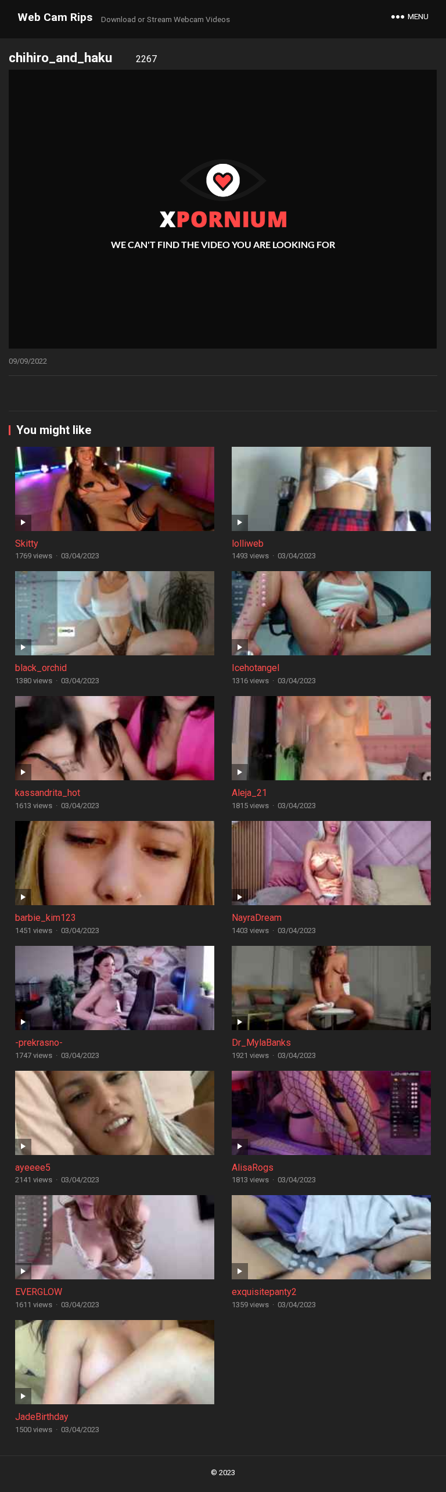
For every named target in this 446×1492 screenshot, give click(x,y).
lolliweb (248, 543)
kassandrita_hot (47, 792)
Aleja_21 (249, 792)
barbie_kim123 (45, 917)
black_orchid (41, 667)
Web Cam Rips (54, 17)
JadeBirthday (42, 1416)
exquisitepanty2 (264, 1291)
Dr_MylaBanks (261, 1042)
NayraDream (257, 917)
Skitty (26, 543)
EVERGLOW (38, 1291)
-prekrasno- (39, 1042)
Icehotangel (255, 667)
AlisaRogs (253, 1167)
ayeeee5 (33, 1167)
